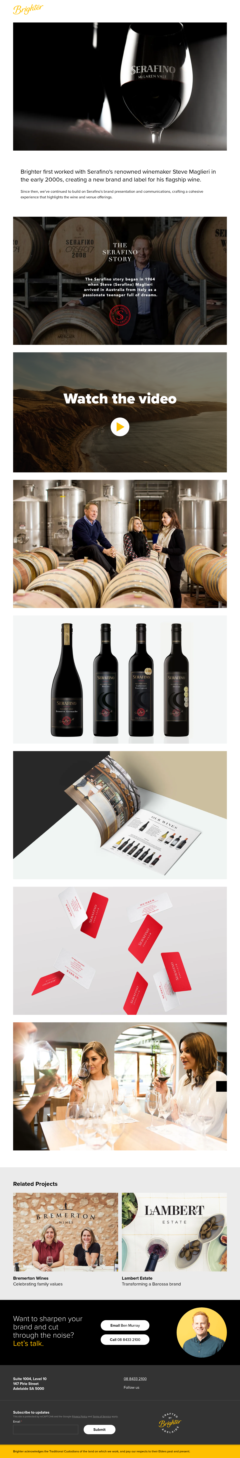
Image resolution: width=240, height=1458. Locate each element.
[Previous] (18, 1086)
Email (17, 1421)
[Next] (221, 1086)
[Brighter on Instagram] (151, 1387)
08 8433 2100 (125, 1339)
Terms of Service (102, 1416)
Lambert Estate (137, 1278)
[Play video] (120, 427)
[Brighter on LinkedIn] (145, 1387)
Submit (99, 1429)
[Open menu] (224, 9)
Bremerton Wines (30, 1278)
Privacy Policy (79, 1416)
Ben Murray (125, 1325)
